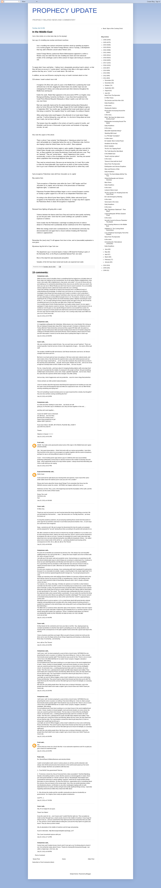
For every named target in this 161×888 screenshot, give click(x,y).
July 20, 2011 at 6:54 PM (44, 751)
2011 (105, 78)
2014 (105, 70)
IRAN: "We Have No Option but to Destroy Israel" (114, 118)
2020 (105, 55)
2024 (105, 45)
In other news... (109, 138)
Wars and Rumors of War (112, 169)
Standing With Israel (111, 133)
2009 (105, 268)
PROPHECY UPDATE (64, 10)
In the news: (108, 159)
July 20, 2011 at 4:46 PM (44, 617)
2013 (105, 73)
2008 (105, 270)
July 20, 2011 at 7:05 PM (44, 800)
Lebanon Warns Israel (111, 190)
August (107, 90)
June (106, 249)
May (106, 252)
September (108, 88)
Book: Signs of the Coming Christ (113, 28)
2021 (105, 52)
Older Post (91, 859)
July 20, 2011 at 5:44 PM (44, 645)
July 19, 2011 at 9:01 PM (44, 436)
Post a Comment (40, 855)
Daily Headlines (109, 185)
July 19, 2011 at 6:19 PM (44, 396)
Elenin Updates (109, 146)
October (107, 85)
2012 (105, 75)
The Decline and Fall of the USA (114, 100)
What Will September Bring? (113, 131)
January (107, 262)
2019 (105, 57)
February (108, 259)
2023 (105, 47)
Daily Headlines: (109, 103)
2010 (105, 265)
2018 (105, 60)
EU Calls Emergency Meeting (113, 197)
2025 (105, 42)
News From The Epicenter (112, 95)
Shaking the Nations (111, 108)
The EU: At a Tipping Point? (113, 148)
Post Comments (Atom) (47, 862)
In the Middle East (110, 153)
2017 (105, 63)
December (108, 80)
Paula (39, 757)
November (108, 83)
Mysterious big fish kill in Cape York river (45, 246)
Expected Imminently (43, 471)
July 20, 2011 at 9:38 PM (44, 851)
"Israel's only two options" (112, 156)
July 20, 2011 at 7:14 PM (44, 837)
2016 (105, 65)
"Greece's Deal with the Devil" (113, 161)
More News (108, 182)
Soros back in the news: (112, 202)
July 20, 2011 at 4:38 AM (44, 500)
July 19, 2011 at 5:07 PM (44, 316)
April (106, 254)
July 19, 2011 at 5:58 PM (44, 336)
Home (64, 859)
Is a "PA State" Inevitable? (112, 136)
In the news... (108, 105)
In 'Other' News (109, 98)
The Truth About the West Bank (114, 151)
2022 (105, 50)
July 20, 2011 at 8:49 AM (44, 544)
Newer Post (36, 859)
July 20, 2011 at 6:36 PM (44, 736)
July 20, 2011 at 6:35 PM (44, 690)
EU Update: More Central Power (114, 141)
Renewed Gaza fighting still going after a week (47, 209)
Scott (39, 442)
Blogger (88, 874)
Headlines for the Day (111, 143)
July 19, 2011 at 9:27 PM (44, 466)
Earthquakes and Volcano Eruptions (115, 166)
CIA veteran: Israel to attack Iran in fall (44, 79)
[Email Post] (59, 266)
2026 (105, 40)
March (107, 257)
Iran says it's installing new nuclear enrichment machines (50, 40)
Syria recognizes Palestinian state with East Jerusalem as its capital (54, 174)
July (106, 93)
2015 (105, 68)
